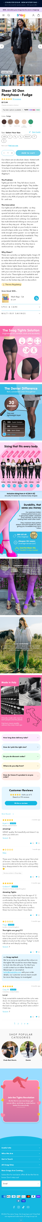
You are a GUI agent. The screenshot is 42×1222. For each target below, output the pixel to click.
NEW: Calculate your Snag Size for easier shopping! (21, 10)
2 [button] (18, 1024)
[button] (3, 15)
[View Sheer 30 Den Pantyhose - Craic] (30, 121)
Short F (27, 137)
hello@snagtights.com (12, 972)
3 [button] (21, 1024)
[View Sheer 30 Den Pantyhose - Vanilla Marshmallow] (24, 121)
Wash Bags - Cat (17, 297)
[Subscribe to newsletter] (38, 1184)
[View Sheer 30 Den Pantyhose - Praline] (4, 121)
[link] (33, 15)
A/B (4, 137)
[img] (8, 820)
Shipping (4, 105)
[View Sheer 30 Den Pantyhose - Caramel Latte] (17, 121)
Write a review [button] (21, 803)
